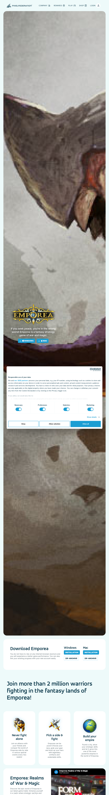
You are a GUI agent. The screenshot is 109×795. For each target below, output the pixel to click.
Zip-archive (71, 658)
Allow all (85, 424)
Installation (71, 652)
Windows (29, 341)
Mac (45, 341)
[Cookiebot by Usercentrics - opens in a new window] (91, 369)
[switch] (42, 409)
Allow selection (54, 424)
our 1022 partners (21, 380)
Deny (23, 424)
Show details (92, 417)
